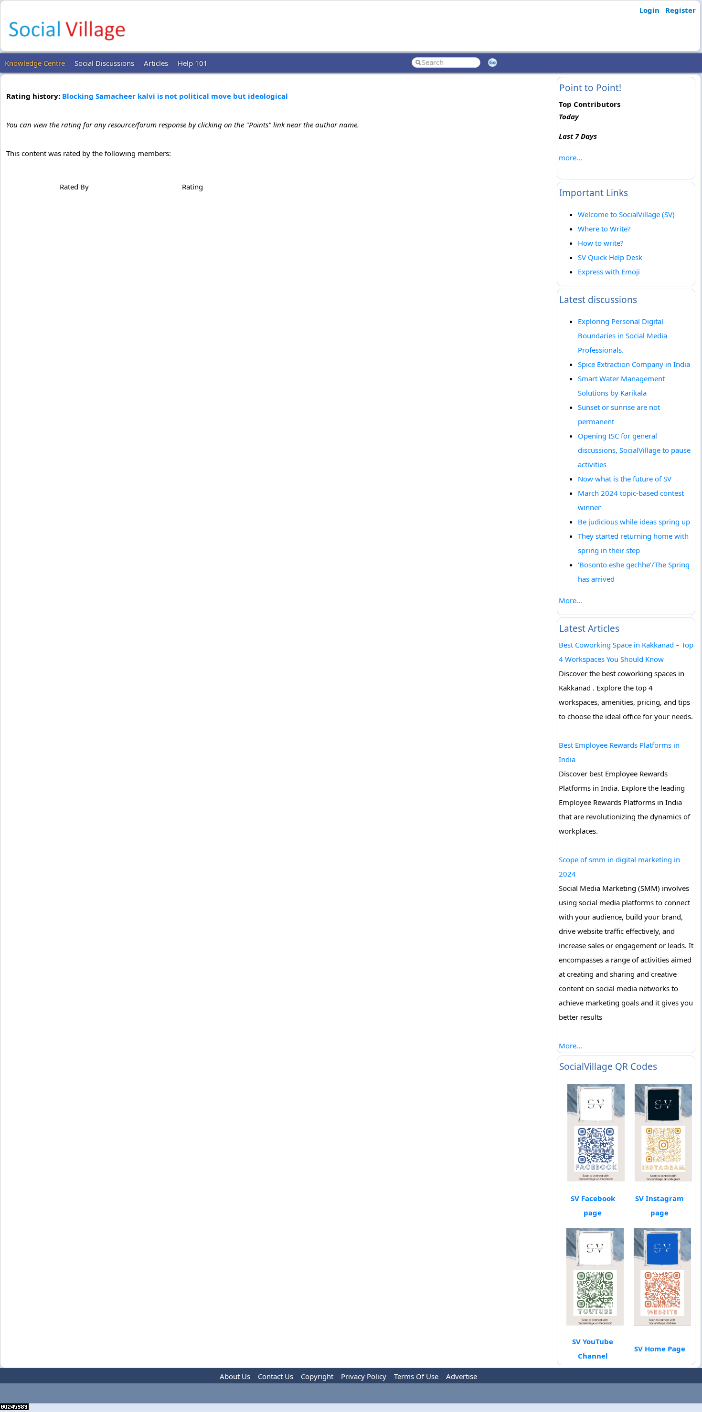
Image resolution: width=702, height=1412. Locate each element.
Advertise (461, 1376)
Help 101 (193, 63)
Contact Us (275, 1376)
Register (680, 10)
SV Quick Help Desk (610, 257)
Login (649, 10)
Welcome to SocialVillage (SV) (626, 214)
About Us (235, 1376)
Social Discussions (104, 63)
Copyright (317, 1376)
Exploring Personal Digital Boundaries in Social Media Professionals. (622, 335)
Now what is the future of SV (624, 478)
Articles (156, 63)
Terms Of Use (416, 1376)
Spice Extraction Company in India (634, 364)
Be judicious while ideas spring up (634, 521)
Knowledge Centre (35, 63)
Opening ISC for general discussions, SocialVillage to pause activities (634, 450)
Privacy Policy (363, 1376)
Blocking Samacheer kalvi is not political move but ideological (175, 96)
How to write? (601, 243)
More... (570, 600)
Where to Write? (604, 228)
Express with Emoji (609, 271)
